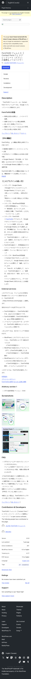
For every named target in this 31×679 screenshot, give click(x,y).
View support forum (8, 596)
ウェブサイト (6, 133)
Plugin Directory (6, 8)
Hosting (4, 613)
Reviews (6, 78)
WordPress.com (7, 636)
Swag (19, 630)
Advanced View (7, 570)
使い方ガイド (15, 133)
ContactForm (25, 564)
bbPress (4, 642)
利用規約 (4, 376)
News (3, 610)
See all (27, 583)
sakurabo (8, 532)
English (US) (25, 560)
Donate (18, 627)
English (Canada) (11, 653)
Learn (3, 621)
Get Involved (20, 621)
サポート (23, 133)
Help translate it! (17, 14)
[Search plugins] (20, 20)
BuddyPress (5, 645)
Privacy (4, 616)
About (4, 606)
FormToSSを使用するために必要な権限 (14, 382)
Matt (3, 639)
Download (6, 67)
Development (8, 87)
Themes (18, 610)
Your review (5, 583)
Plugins (18, 613)
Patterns (19, 616)
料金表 (4, 176)
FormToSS (9, 219)
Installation (7, 83)
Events (18, 624)
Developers (5, 627)
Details (6, 74)
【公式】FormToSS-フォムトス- (14, 63)
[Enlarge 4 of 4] (27, 429)
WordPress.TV (6, 630)
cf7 (20, 564)
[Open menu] (28, 2)
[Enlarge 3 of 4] (12, 415)
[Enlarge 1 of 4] (12, 401)
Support (5, 92)
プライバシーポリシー (9, 379)
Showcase (19, 606)
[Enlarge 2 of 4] (27, 401)
